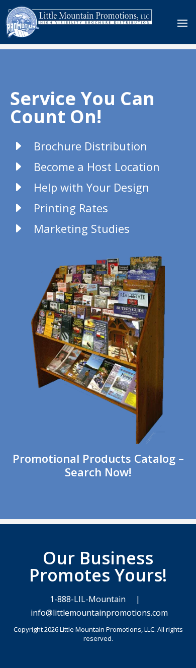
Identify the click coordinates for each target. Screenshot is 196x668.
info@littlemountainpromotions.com (98, 612)
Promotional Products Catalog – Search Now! (98, 465)
